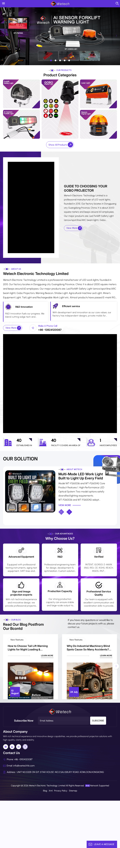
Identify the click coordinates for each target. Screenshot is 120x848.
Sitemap (73, 790)
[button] (51, 60)
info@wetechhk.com (24, 765)
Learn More (47, 656)
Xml (51, 790)
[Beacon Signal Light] (98, 124)
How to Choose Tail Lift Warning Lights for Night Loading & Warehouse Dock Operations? (28, 647)
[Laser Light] (98, 94)
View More (72, 228)
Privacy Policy (60, 790)
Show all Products (58, 144)
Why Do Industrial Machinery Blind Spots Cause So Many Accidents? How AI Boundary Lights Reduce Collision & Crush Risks (88, 647)
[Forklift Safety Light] (21, 94)
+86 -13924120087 (49, 329)
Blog (45, 790)
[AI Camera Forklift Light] (21, 124)
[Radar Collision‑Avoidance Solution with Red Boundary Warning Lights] (30, 488)
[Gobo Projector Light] (60, 109)
